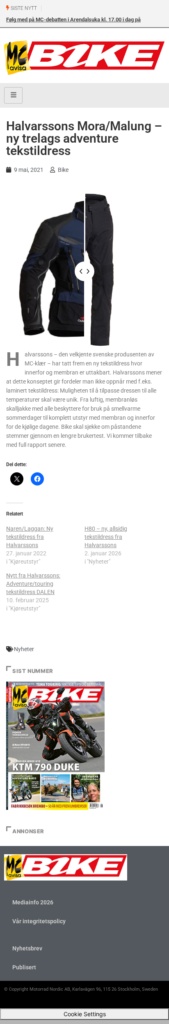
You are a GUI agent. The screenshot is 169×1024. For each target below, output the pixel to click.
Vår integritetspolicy (39, 921)
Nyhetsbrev (27, 948)
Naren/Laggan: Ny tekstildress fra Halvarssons (29, 536)
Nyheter (24, 649)
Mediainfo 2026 (32, 902)
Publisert (24, 967)
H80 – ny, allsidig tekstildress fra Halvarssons (105, 536)
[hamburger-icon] (13, 95)
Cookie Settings (85, 1013)
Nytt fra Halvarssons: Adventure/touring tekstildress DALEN (33, 583)
